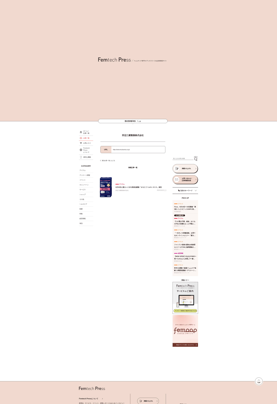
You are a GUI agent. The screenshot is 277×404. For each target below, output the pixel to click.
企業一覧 (86, 138)
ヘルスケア (83, 204)
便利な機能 (87, 157)
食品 (81, 223)
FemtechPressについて (86, 150)
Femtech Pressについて (88, 399)
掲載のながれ (186, 168)
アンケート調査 (85, 175)
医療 (81, 209)
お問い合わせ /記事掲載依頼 (187, 179)
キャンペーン (84, 185)
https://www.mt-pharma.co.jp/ (121, 149)
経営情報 (83, 218)
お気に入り (87, 143)
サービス (83, 189)
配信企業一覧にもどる (108, 160)
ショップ (83, 194)
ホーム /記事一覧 (86, 132)
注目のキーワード (186, 190)
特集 (81, 214)
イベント (83, 180)
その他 (82, 199)
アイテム (83, 170)
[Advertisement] (185, 141)
